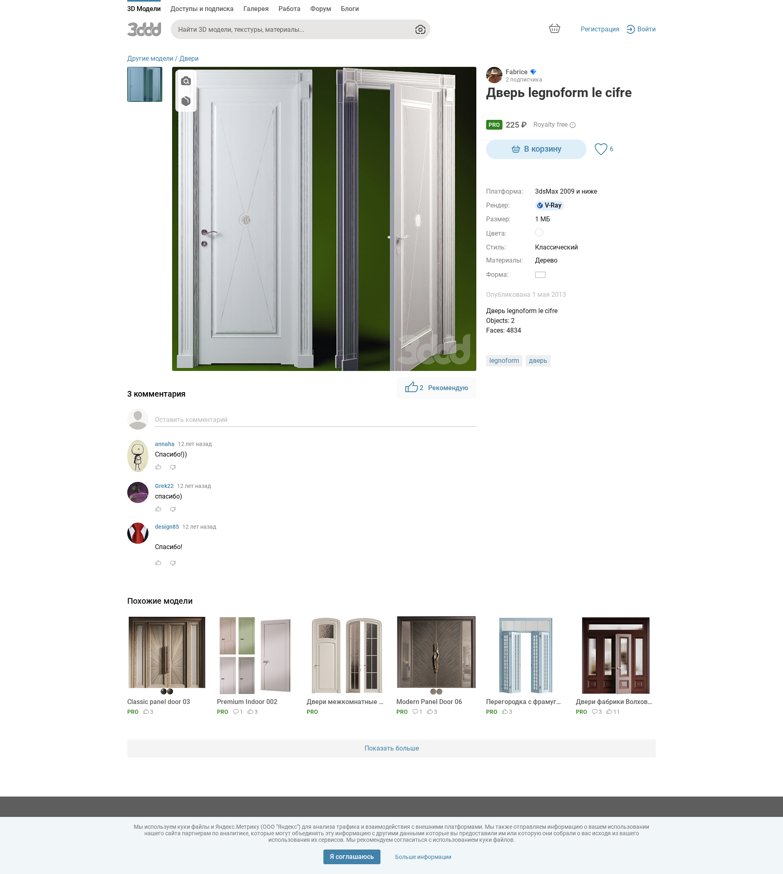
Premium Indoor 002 (247, 702)
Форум (320, 9)
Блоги (350, 9)
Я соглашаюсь (352, 857)
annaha (165, 444)
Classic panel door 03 (158, 702)
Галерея (256, 9)
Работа (290, 9)
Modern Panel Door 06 (429, 702)
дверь (538, 360)
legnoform (504, 360)
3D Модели (144, 9)
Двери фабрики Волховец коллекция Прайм (614, 702)
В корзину (543, 149)
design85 (167, 526)
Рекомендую (444, 388)
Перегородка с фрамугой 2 (524, 702)
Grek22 (164, 486)
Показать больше (392, 748)
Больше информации (423, 857)
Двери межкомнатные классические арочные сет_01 (345, 702)
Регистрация (600, 29)
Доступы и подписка (202, 9)
